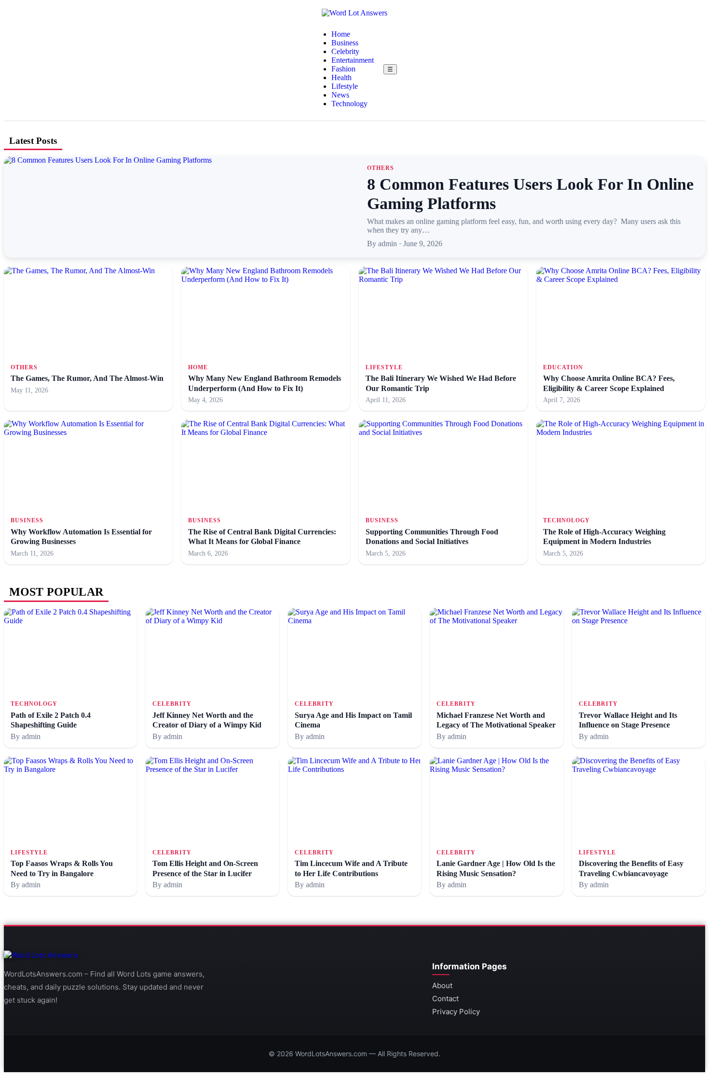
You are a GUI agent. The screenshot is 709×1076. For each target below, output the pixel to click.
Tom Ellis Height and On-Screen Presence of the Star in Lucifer (205, 868)
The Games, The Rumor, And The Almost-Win (87, 378)
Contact (445, 998)
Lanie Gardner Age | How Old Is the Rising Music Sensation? (495, 868)
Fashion (343, 69)
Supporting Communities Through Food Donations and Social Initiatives (432, 536)
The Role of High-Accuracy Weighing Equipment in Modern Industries (604, 536)
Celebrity (345, 51)
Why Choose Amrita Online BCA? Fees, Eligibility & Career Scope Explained (609, 383)
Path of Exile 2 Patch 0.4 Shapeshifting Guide (51, 720)
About (442, 985)
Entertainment (352, 60)
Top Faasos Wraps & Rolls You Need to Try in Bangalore (62, 868)
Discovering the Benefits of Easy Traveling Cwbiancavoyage (631, 868)
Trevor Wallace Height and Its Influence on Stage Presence (628, 720)
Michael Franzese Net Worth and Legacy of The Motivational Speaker (496, 720)
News (340, 95)
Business (344, 43)
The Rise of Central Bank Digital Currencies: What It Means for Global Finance (262, 536)
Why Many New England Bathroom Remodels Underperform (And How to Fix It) (264, 383)
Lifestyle (344, 86)
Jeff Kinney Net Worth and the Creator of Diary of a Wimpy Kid (206, 720)
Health (341, 77)
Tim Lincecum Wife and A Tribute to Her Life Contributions (351, 868)
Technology (349, 103)
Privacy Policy (456, 1011)
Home (340, 34)
